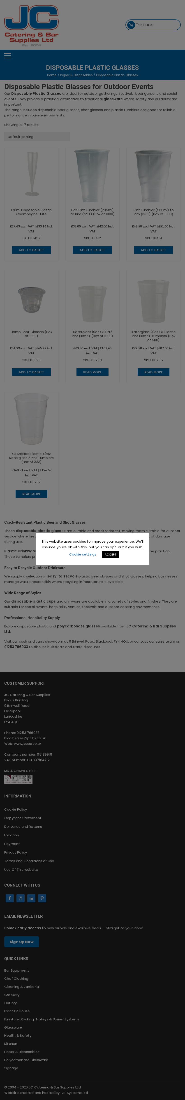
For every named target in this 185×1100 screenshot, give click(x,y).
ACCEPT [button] (110, 554)
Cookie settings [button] (82, 554)
